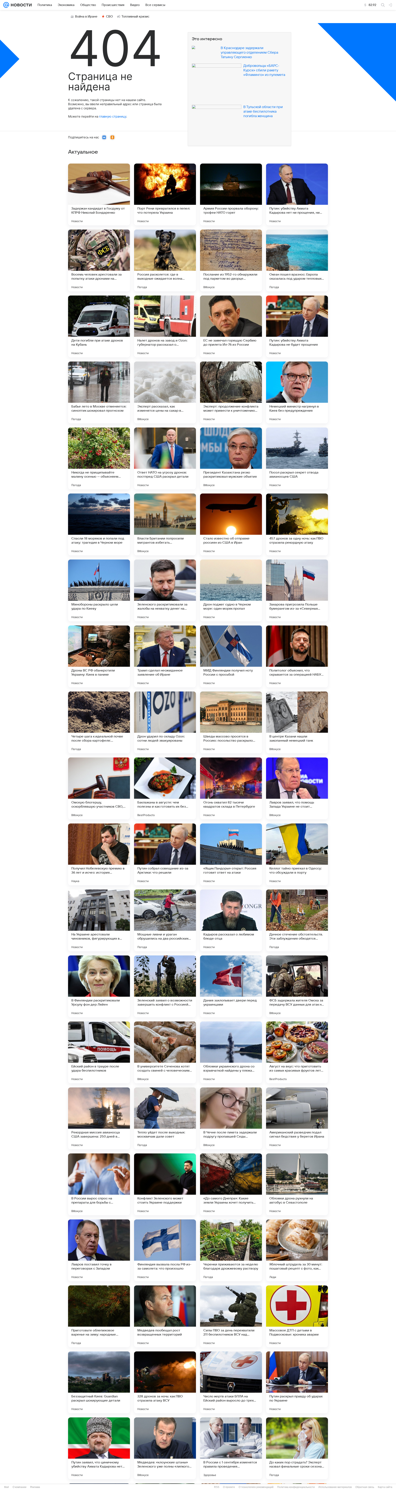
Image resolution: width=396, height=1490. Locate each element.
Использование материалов (335, 1487)
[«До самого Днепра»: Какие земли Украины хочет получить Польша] (231, 1184)
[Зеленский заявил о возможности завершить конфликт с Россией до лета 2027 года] (165, 986)
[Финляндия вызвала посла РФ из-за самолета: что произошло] (165, 1250)
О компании (19, 1487)
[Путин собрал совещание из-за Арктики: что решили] (165, 854)
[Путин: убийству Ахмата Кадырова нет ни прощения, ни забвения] (297, 194)
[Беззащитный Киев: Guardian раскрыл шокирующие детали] (99, 1382)
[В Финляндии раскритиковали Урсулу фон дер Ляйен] (99, 986)
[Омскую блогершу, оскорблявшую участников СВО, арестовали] (99, 788)
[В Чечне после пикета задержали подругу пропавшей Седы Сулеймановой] (231, 1118)
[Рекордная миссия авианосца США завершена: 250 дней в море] (99, 1118)
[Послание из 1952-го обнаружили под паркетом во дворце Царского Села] (231, 260)
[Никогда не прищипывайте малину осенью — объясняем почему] (99, 458)
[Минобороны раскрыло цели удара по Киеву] (99, 590)
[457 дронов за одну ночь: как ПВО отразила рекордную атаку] (297, 524)
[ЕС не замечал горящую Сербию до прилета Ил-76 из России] (231, 326)
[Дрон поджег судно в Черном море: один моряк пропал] (231, 590)
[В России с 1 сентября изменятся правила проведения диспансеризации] (231, 1448)
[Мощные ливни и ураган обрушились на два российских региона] (165, 920)
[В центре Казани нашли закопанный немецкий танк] (297, 722)
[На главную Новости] (20, 5)
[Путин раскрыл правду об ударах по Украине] (297, 1382)
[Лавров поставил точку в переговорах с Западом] (99, 1250)
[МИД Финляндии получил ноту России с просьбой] (231, 656)
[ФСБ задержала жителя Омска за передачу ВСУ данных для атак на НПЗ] (297, 986)
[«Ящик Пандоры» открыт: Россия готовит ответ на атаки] (231, 854)
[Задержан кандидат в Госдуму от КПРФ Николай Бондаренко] (99, 194)
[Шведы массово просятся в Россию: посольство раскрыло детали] (231, 722)
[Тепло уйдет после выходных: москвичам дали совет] (165, 1118)
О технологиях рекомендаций (256, 1487)
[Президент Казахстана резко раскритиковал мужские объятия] (231, 458)
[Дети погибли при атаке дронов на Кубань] (99, 326)
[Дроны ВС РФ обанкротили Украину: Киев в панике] (99, 656)
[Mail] (6, 5)
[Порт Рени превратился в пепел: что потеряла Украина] (165, 194)
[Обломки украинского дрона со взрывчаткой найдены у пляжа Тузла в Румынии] (231, 1052)
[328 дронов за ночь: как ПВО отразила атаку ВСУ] (165, 1382)
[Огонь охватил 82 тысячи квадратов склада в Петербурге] (231, 788)
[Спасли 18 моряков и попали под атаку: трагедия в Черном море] (99, 524)
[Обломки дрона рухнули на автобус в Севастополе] (297, 1184)
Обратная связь (364, 1487)
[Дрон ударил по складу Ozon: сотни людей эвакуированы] (165, 722)
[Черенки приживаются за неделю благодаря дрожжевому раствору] (231, 1250)
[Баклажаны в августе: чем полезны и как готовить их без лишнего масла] (165, 788)
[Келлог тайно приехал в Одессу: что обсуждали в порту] (297, 854)
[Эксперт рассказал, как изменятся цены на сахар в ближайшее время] (165, 392)
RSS (216, 1487)
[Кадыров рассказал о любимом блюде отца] (231, 920)
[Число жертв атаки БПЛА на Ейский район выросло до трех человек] (231, 1382)
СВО (109, 16)
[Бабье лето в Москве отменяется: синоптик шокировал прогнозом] (99, 392)
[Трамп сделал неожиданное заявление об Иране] (165, 656)
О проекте (229, 1487)
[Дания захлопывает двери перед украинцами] (231, 986)
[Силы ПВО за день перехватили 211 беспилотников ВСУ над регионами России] (231, 1316)
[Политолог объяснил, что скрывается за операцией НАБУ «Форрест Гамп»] (297, 656)
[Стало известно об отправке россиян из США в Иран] (231, 524)
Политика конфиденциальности (296, 1487)
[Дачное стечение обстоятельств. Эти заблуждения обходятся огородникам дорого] (297, 920)
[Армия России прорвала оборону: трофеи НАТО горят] (231, 194)
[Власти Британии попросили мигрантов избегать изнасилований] (165, 524)
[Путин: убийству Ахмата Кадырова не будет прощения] (297, 326)
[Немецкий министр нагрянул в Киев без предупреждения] (297, 392)
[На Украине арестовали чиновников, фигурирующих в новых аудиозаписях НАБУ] (99, 920)
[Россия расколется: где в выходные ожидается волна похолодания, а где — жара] (165, 260)
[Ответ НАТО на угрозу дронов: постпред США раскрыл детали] (165, 458)
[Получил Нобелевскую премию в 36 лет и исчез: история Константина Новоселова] (99, 854)
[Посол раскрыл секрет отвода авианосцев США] (297, 458)
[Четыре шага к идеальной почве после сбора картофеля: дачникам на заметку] (99, 722)
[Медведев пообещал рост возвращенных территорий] (165, 1316)
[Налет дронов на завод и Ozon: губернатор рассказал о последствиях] (165, 326)
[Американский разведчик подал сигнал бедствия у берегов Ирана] (297, 1118)
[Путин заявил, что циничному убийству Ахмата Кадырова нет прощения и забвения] (99, 1448)
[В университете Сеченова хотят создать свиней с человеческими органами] (165, 1052)
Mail (6, 1487)
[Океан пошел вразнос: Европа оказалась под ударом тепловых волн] (297, 260)
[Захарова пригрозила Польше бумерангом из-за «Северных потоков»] (297, 590)
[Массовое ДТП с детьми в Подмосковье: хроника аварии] (297, 1316)
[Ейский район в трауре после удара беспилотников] (99, 1052)
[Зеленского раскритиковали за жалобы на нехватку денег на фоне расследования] (165, 590)
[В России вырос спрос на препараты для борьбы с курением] (99, 1184)
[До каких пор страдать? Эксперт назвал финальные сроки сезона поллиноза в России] (297, 1448)
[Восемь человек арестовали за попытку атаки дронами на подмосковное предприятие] (99, 260)
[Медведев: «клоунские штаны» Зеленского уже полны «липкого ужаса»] (165, 1448)
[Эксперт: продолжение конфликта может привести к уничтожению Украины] (231, 392)
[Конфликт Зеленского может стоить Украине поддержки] (165, 1184)
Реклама (35, 1487)
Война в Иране (86, 16)
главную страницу (112, 116)
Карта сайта (385, 1487)
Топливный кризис (135, 16)
